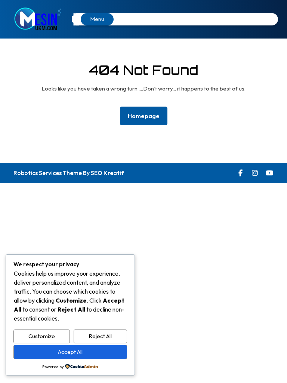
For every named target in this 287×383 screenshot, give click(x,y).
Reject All (100, 336)
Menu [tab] (97, 18)
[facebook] (241, 173)
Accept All (70, 351)
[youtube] (269, 173)
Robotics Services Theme (48, 173)
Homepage (147, 116)
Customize (41, 336)
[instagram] (255, 173)
